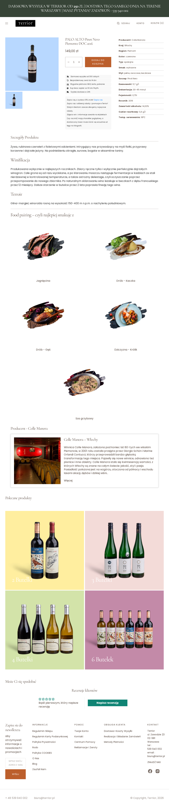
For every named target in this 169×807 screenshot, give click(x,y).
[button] (123, 23)
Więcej (68, 480)
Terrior (151, 798)
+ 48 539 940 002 (16, 798)
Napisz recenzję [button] (107, 703)
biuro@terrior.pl (44, 798)
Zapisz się (98, 100)
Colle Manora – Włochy (81, 439)
